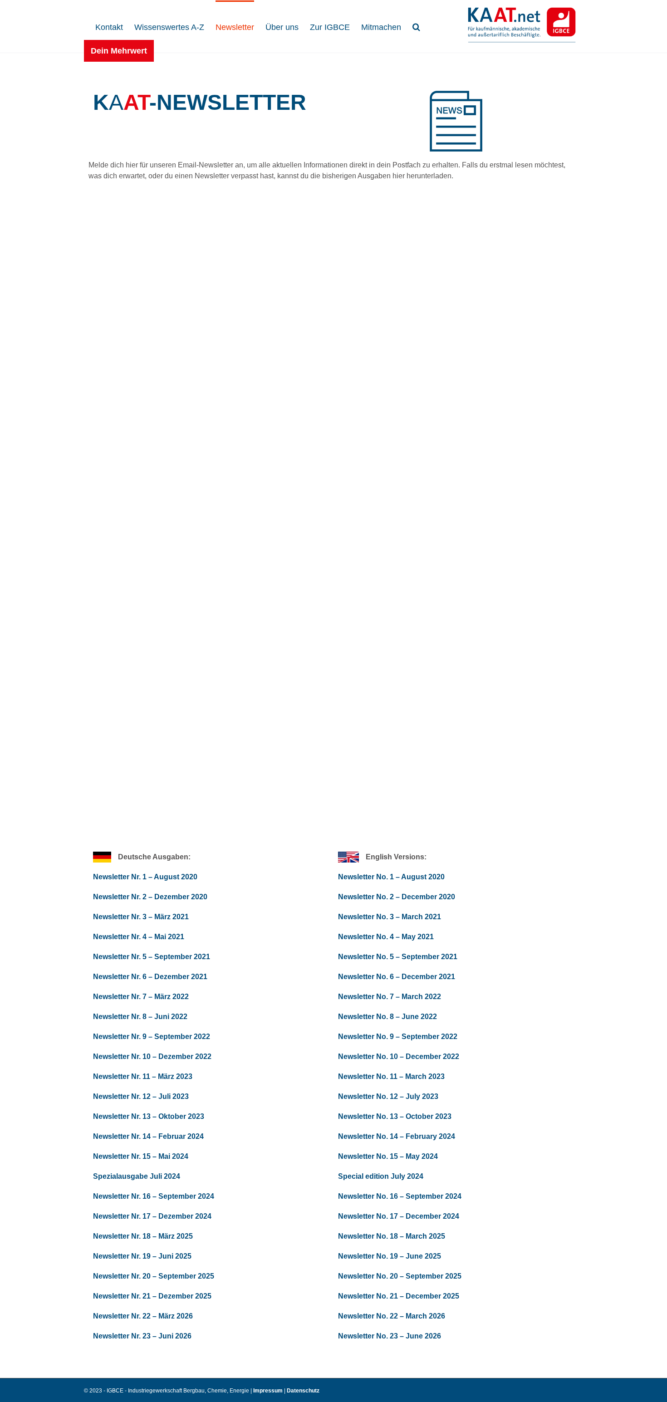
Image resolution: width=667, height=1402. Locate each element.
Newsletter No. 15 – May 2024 (388, 1156)
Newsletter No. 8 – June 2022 (387, 1016)
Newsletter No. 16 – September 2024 (399, 1196)
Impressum (268, 1390)
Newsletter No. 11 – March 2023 (391, 1076)
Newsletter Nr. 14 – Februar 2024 (148, 1136)
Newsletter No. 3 (367, 917)
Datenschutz (303, 1390)
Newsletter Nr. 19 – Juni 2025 (142, 1256)
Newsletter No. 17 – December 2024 (398, 1216)
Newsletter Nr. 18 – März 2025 (143, 1236)
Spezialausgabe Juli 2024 (136, 1176)
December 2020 (427, 897)
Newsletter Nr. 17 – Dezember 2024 (152, 1216)
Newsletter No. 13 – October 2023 (394, 1116)
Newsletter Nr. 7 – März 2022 (141, 996)
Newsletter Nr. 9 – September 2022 (151, 1036)
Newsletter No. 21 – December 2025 (398, 1296)
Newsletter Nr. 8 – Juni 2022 (140, 1016)
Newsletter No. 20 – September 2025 (399, 1276)
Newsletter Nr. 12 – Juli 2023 (141, 1096)
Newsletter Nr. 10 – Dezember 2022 (152, 1056)
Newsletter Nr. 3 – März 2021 (141, 917)
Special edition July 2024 (380, 1176)
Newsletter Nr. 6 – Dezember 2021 (150, 976)
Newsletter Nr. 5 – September (142, 957)
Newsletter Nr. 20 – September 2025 (153, 1276)
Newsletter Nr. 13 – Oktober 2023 (148, 1116)
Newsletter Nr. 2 (120, 897)
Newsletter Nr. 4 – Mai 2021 (138, 937)
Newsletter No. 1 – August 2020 (391, 877)
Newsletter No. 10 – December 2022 (398, 1056)
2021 (202, 957)
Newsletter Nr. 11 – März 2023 (142, 1076)
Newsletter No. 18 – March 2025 (391, 1236)
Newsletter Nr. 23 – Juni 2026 (142, 1336)
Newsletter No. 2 (367, 897)
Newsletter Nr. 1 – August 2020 (145, 877)
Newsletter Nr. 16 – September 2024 (153, 1196)
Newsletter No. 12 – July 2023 (388, 1096)
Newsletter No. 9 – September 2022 (397, 1036)
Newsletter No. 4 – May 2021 (386, 937)
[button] (416, 26)
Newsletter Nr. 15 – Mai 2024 (140, 1156)
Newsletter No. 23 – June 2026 (389, 1336)
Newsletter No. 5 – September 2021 (397, 957)
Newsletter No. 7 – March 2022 (389, 996)
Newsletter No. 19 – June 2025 (389, 1256)
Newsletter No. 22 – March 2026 (391, 1316)
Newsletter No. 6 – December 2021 (396, 976)
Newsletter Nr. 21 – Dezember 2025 (152, 1296)
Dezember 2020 (179, 897)
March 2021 (420, 917)
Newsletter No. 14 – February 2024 (396, 1136)
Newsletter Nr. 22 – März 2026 (143, 1316)
